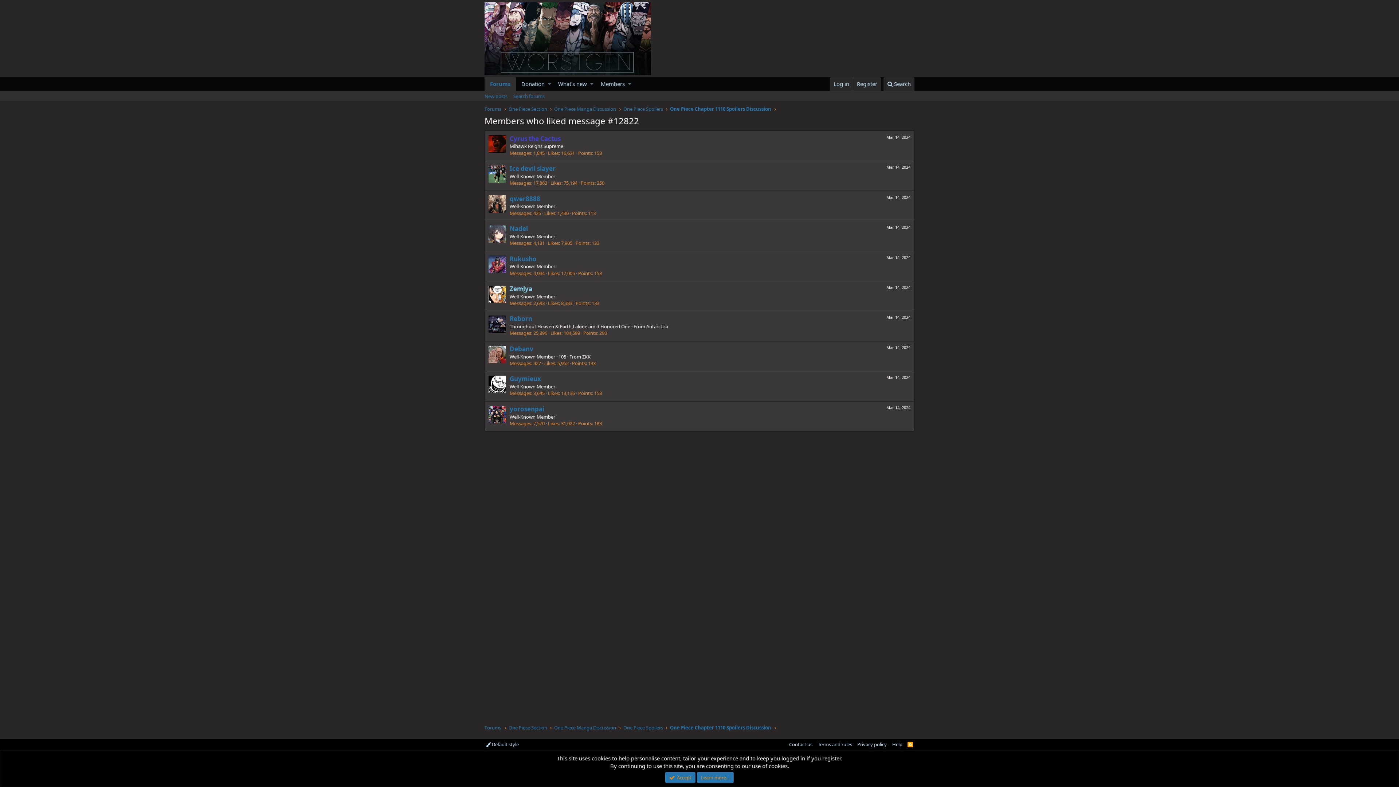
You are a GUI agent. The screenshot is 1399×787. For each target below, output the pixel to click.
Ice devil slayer (533, 168)
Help (897, 744)
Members (613, 83)
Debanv (521, 349)
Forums (500, 83)
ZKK (586, 356)
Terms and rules (835, 744)
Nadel (519, 228)
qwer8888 (525, 199)
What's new (572, 83)
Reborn (521, 318)
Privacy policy (872, 744)
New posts (496, 96)
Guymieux (525, 379)
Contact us (800, 744)
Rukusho (523, 259)
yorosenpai (527, 409)
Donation (533, 83)
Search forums (529, 96)
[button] (549, 84)
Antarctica (657, 326)
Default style (505, 744)
